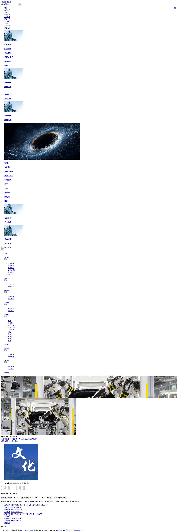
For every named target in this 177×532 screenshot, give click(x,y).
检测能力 (7, 61)
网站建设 (67, 530)
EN (175, 8)
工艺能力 (7, 17)
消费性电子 (8, 172)
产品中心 (7, 19)
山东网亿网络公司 (77, 530)
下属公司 (7, 12)
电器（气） (8, 176)
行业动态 (7, 222)
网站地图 (60, 530)
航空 (6, 184)
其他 (6, 201)
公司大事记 (8, 57)
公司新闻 (7, 218)
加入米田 (7, 26)
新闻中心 (7, 23)
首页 (5, 8)
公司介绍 (7, 45)
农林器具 (7, 180)
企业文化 (7, 53)
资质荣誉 (7, 14)
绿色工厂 (7, 66)
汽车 (6, 188)
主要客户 (7, 21)
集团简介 (7, 10)
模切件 (7, 197)
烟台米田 (7, 87)
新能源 (7, 193)
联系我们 (7, 28)
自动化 (7, 167)
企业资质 (7, 94)
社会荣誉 (7, 99)
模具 (6, 163)
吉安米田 (7, 83)
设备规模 (7, 49)
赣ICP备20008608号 (27, 530)
